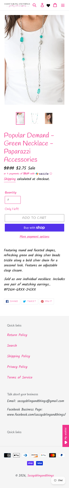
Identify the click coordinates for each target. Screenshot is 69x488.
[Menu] (63, 5)
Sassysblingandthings (40, 475)
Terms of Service (19, 377)
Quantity (10, 192)
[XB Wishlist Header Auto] (48, 5)
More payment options (34, 236)
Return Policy (17, 335)
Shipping (10, 179)
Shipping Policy (18, 356)
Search (12, 346)
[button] (34, 174)
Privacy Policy (17, 367)
